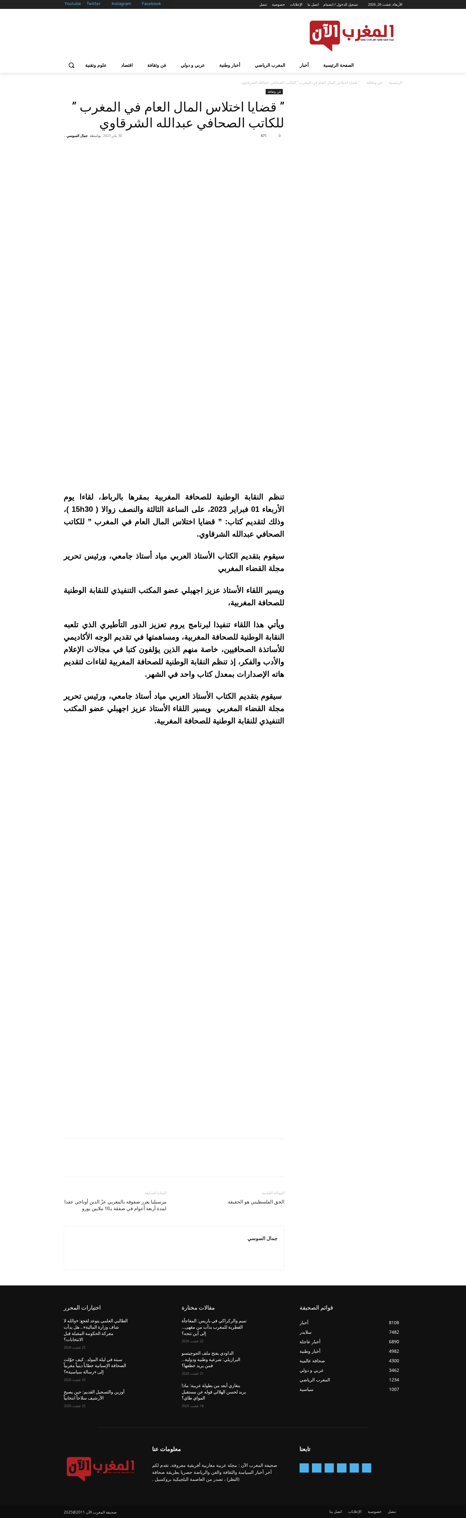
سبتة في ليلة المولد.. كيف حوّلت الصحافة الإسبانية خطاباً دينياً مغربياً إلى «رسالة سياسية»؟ (95, 1365)
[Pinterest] (249, 150)
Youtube (72, 3)
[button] (71, 65)
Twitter (93, 3)
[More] (219, 150)
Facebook (151, 3)
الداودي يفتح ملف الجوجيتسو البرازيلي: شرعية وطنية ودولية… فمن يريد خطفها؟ (211, 1359)
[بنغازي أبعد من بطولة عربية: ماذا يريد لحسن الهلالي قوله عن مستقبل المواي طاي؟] (269, 1393)
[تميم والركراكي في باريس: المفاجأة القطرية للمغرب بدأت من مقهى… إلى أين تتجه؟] (269, 1328)
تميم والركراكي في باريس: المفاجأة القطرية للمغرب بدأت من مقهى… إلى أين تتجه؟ (214, 1327)
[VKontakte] (304, 1468)
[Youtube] (83, 4)
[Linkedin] (329, 1468)
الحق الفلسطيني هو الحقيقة (256, 1202)
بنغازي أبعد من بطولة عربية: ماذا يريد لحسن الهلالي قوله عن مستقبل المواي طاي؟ (214, 1391)
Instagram (121, 3)
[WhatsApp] (234, 150)
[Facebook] (168, 4)
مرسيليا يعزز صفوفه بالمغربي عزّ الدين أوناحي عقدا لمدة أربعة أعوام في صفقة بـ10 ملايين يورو (115, 1205)
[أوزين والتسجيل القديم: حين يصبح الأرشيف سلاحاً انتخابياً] (151, 1400)
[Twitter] (108, 4)
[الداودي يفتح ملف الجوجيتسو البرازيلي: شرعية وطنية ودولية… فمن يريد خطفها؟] (269, 1361)
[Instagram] (138, 4)
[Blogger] (366, 1468)
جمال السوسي (77, 135)
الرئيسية (395, 82)
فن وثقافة (374, 82)
